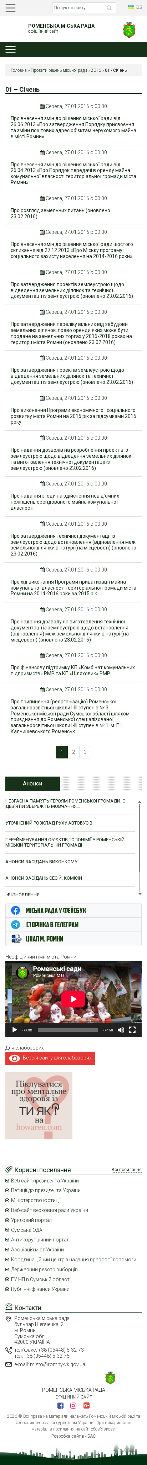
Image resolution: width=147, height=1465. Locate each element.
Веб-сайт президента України (45, 1181)
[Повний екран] (132, 1030)
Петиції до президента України (46, 1190)
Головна (19, 70)
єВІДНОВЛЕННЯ (22, 894)
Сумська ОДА (26, 1230)
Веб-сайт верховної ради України (49, 1210)
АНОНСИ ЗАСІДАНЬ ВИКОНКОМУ (41, 861)
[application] (73, 999)
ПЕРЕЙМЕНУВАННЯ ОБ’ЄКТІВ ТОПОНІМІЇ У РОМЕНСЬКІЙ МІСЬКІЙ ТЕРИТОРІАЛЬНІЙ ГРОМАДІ (65, 842)
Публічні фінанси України (40, 1289)
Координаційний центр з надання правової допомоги (73, 1259)
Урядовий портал (31, 1220)
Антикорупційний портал (40, 1240)
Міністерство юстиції (36, 1200)
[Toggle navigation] (10, 8)
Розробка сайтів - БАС (73, 1436)
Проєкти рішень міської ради (59, 70)
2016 (96, 70)
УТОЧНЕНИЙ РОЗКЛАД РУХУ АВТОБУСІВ (48, 823)
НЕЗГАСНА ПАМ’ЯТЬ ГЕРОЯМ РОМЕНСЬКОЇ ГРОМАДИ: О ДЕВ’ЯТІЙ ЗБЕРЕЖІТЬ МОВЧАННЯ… (65, 803)
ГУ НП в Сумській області (41, 1279)
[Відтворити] (14, 1030)
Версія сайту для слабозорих (56, 1058)
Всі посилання (127, 1169)
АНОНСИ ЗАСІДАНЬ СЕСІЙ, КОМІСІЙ (43, 878)
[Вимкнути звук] (121, 1030)
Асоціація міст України (37, 1249)
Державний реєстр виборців (44, 1269)
